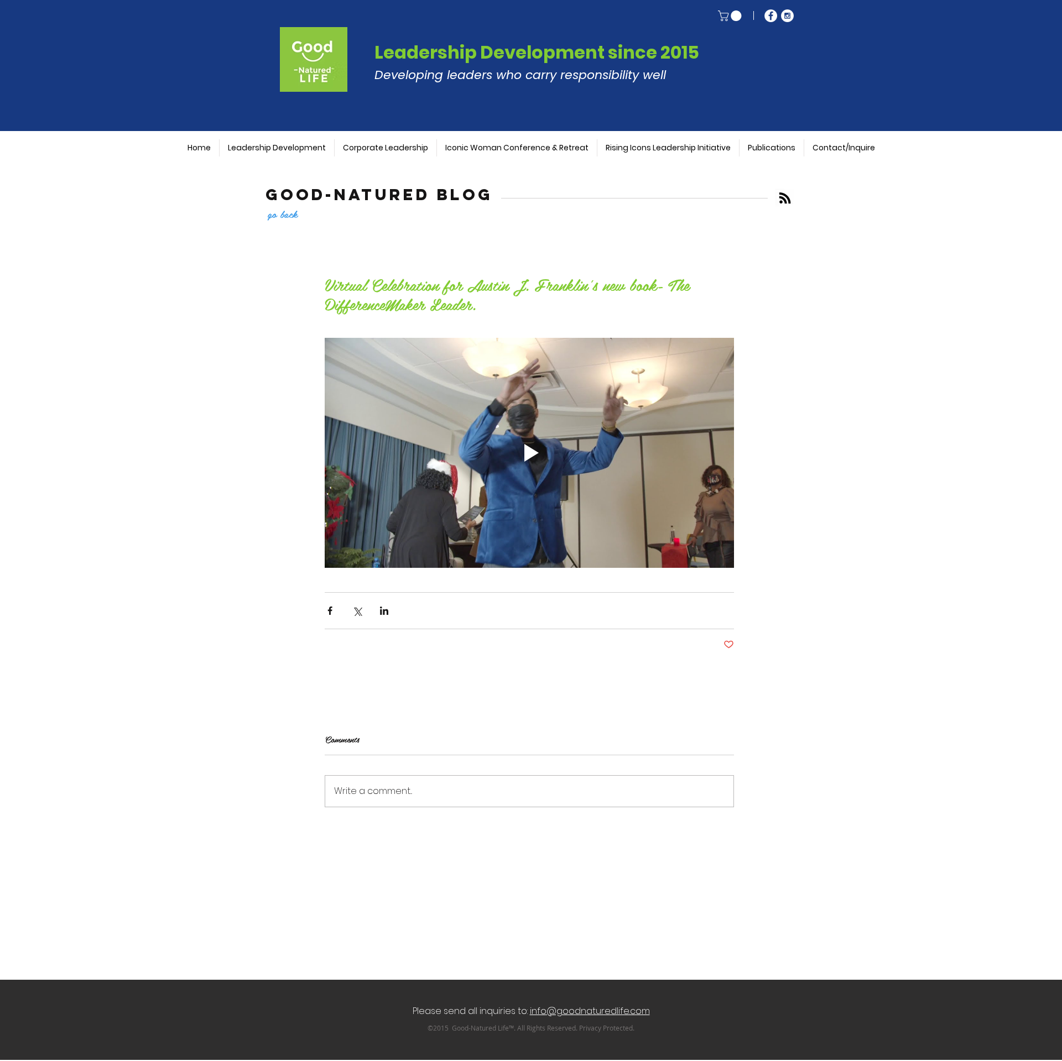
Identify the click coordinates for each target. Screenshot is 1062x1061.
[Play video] (529, 453)
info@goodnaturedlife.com (590, 1011)
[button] (731, 16)
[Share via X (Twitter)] (357, 610)
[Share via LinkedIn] (384, 610)
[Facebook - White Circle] (770, 15)
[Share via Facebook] (330, 610)
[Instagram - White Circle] (787, 15)
